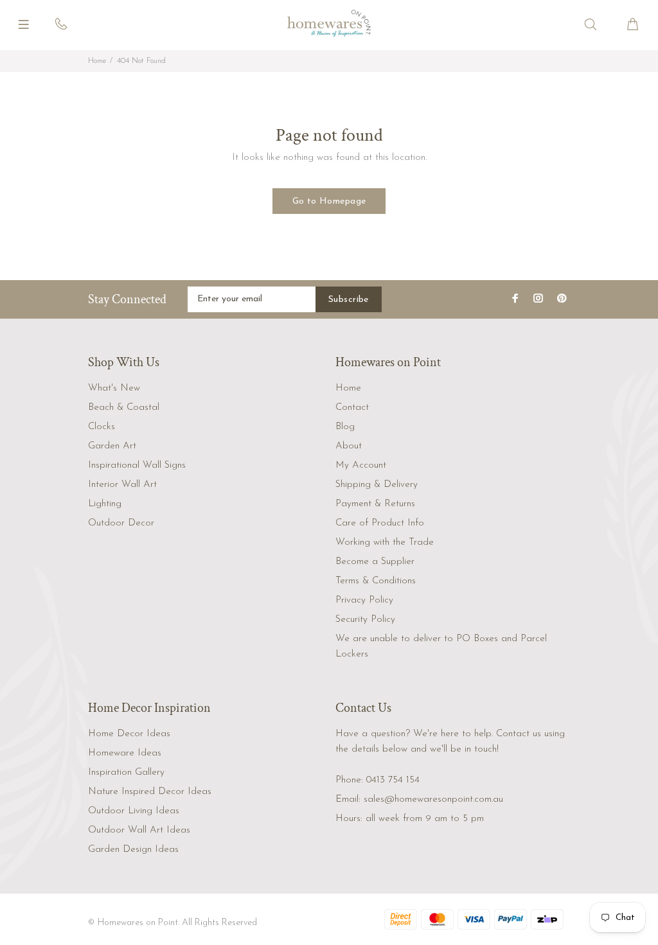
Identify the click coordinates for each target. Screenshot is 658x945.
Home (97, 61)
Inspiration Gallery (126, 772)
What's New (114, 388)
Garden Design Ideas (133, 849)
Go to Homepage (329, 201)
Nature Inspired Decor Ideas (149, 792)
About (348, 446)
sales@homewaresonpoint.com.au (433, 799)
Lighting (104, 504)
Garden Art (112, 446)
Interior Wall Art (122, 485)
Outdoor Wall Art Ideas (139, 830)
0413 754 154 (393, 780)
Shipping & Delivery (376, 485)
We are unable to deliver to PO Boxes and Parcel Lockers (441, 646)
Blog (345, 427)
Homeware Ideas (124, 753)
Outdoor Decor (121, 523)
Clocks (101, 427)
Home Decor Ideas (129, 734)
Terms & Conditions (375, 581)
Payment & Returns (375, 504)
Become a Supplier (374, 562)
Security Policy (365, 619)
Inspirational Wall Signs (137, 465)
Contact (352, 407)
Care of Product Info (379, 523)
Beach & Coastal (123, 407)
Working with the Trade (384, 542)
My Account (360, 465)
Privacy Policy (364, 600)
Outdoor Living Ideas (133, 811)
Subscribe (348, 300)
